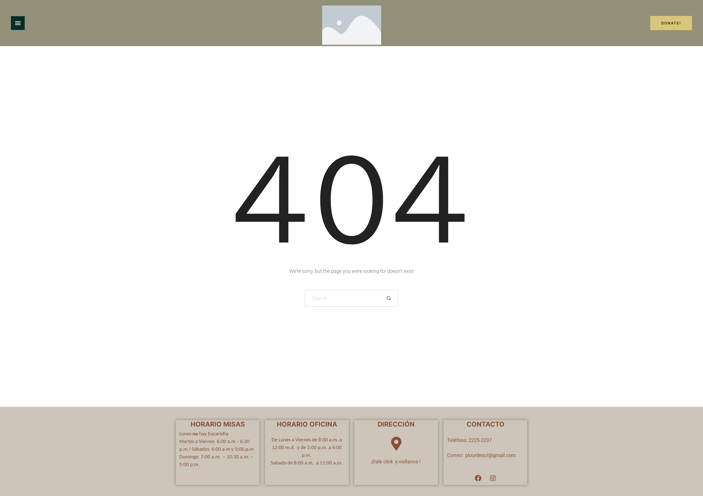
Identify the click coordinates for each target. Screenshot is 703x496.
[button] (688, 473)
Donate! (671, 23)
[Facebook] (478, 478)
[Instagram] (493, 478)
